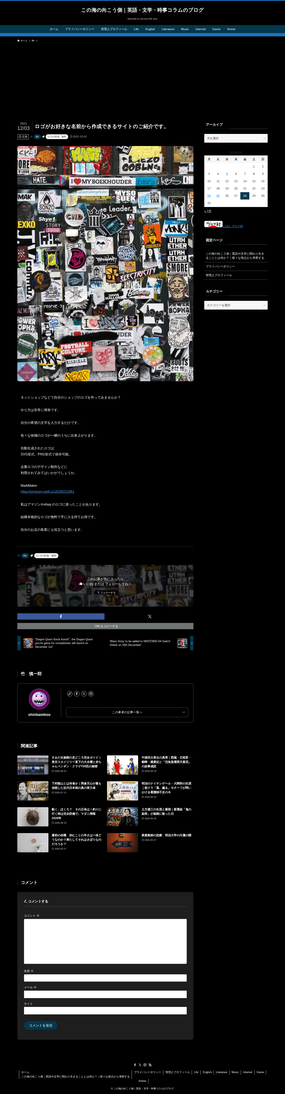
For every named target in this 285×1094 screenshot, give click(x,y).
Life (196, 1072)
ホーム (25, 1072)
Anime (142, 1081)
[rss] (150, 1065)
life (37, 136)
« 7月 (207, 211)
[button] (61, 616)
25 (218, 195)
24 (209, 195)
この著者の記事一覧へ (127, 712)
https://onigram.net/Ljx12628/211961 (47, 491)
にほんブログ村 (233, 226)
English (207, 1072)
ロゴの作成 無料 (57, 136)
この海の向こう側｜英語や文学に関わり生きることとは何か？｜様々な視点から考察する (235, 255)
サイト (28, 1003)
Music (235, 1072)
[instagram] (91, 693)
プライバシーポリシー (220, 266)
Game (260, 1072)
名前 (29, 971)
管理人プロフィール (219, 275)
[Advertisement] (142, 75)
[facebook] (76, 693)
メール (30, 987)
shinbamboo (39, 715)
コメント (31, 915)
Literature (221, 1072)
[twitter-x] (84, 693)
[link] (69, 693)
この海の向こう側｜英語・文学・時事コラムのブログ (142, 10)
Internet (247, 1072)
